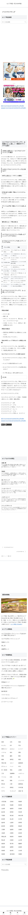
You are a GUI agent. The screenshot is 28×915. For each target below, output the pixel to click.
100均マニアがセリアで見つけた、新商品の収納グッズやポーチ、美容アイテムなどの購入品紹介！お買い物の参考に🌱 (13, 676)
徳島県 (3, 843)
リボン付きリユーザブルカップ (9, 698)
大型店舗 (3, 801)
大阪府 (3, 833)
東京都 (11, 815)
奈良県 (20, 833)
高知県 (3, 847)
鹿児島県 (12, 854)
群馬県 (11, 812)
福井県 (3, 822)
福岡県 (11, 847)
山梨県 (11, 822)
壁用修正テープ (5, 682)
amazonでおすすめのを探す (13, 108)
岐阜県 (3, 826)
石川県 (20, 819)
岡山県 (3, 840)
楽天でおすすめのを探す (12, 105)
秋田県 (20, 805)
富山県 (11, 819)
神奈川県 (20, 815)
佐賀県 (20, 847)
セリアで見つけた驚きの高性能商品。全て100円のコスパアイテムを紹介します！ (13, 661)
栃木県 (3, 812)
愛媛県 (20, 843)
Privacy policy (5, 870)
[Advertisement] (14, 42)
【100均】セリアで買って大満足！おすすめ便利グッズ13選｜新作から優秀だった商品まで (13, 670)
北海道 (11, 801)
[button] (25, 22)
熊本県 (11, 850)
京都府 (20, 829)
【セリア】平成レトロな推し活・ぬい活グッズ (13, 665)
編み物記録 (4, 691)
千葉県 (3, 815)
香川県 (11, 843)
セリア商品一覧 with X (16, 624)
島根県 (20, 836)
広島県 (11, 840)
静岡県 (11, 826)
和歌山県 (3, 836)
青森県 (20, 801)
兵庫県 (11, 833)
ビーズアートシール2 (6, 701)
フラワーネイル (5, 694)
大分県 (20, 850)
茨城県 (20, 808)
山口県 (20, 840)
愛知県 (20, 826)
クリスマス (9, 424)
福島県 (11, 808)
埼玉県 (20, 812)
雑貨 (4, 424)
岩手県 (3, 805)
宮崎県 (3, 854)
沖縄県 (20, 854)
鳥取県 (11, 836)
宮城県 (11, 805)
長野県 (20, 822)
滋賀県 (11, 829)
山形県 (3, 808)
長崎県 (3, 850)
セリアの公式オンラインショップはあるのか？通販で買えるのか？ (13, 686)
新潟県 (3, 819)
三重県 (3, 829)
